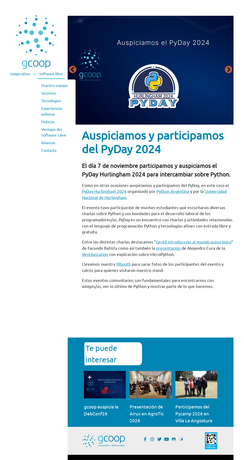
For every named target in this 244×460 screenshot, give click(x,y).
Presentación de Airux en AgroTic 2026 (147, 413)
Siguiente (229, 70)
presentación (168, 247)
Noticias (48, 121)
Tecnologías (51, 100)
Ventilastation (95, 254)
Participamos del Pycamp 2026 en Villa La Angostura (193, 413)
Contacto (48, 150)
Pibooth (123, 263)
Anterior (73, 70)
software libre (51, 73)
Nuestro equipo (54, 85)
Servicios (48, 92)
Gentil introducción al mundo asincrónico (193, 241)
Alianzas (48, 142)
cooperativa (20, 73)
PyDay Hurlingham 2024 (104, 191)
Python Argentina (173, 191)
